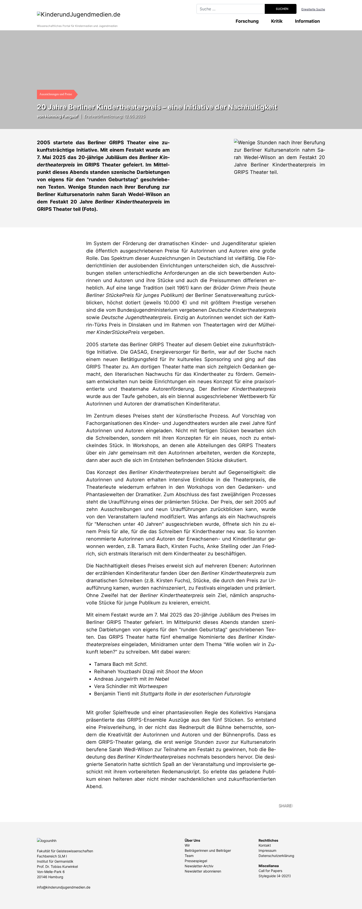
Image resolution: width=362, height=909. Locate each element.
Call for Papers (270, 871)
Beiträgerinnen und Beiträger (208, 850)
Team (189, 856)
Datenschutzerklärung (276, 856)
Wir (187, 845)
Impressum (267, 850)
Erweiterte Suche (313, 9)
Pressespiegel (196, 861)
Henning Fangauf (61, 116)
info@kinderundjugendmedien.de (63, 887)
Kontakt (265, 845)
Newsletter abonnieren (203, 871)
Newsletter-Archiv (199, 866)
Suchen (281, 9)
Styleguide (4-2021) (275, 876)
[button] (293, 804)
